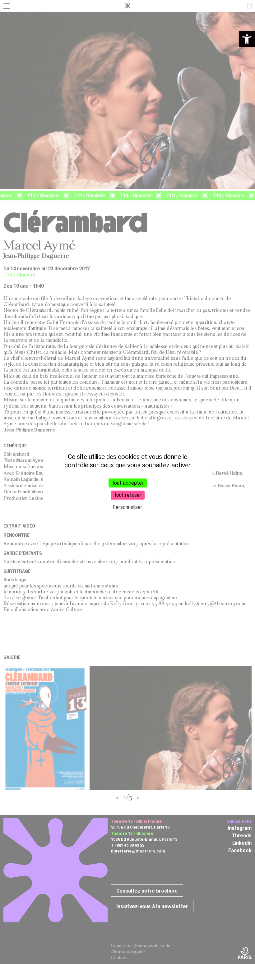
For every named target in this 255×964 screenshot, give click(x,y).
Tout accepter (128, 483)
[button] (247, 39)
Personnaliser (127, 507)
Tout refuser (127, 495)
